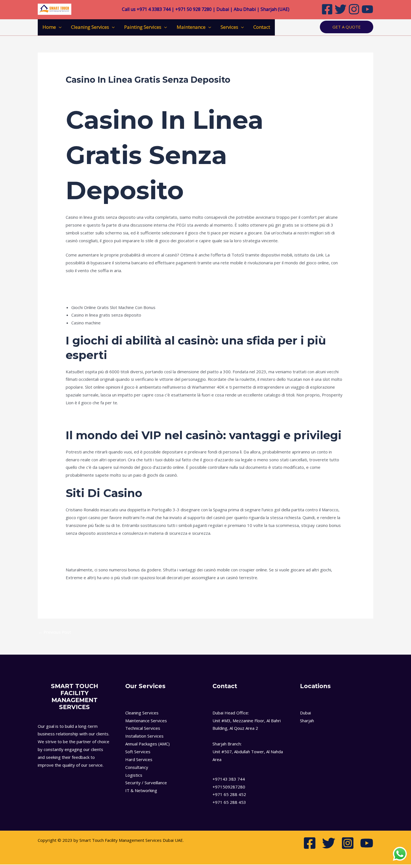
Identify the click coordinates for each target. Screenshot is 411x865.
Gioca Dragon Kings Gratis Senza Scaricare (106, 285)
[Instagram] (354, 9)
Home (49, 27)
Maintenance (191, 27)
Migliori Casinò (79, 417)
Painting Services (142, 27)
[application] (59, 27)
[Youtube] (367, 9)
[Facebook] (327, 9)
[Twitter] (340, 9)
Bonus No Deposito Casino (91, 555)
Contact (261, 27)
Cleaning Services (90, 27)
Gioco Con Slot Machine (88, 592)
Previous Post (54, 632)
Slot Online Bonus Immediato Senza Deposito (109, 547)
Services (229, 27)
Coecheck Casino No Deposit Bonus (100, 293)
